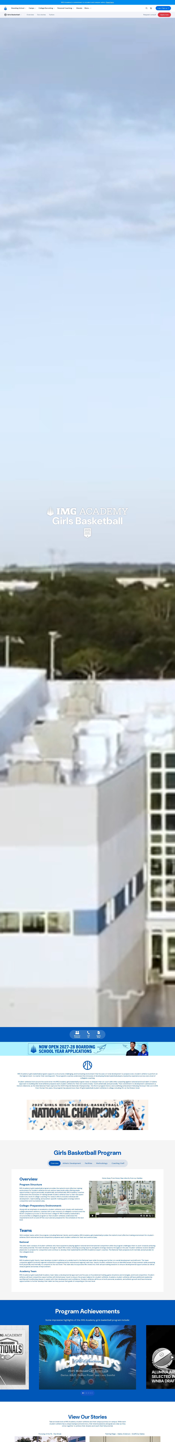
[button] (82, 1392)
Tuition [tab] (51, 15)
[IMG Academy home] (6, 8)
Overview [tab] (30, 15)
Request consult (149, 15)
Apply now (164, 15)
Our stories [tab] (41, 15)
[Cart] (151, 8)
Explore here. (98, 2)
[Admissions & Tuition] (87, 1049)
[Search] (146, 8)
